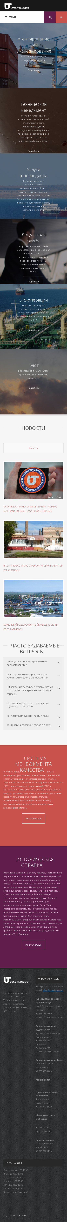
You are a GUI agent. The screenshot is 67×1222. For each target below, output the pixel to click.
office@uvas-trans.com (53, 990)
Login (12, 1215)
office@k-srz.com (51, 1051)
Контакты (21, 1215)
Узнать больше (33, 818)
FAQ (5, 1215)
